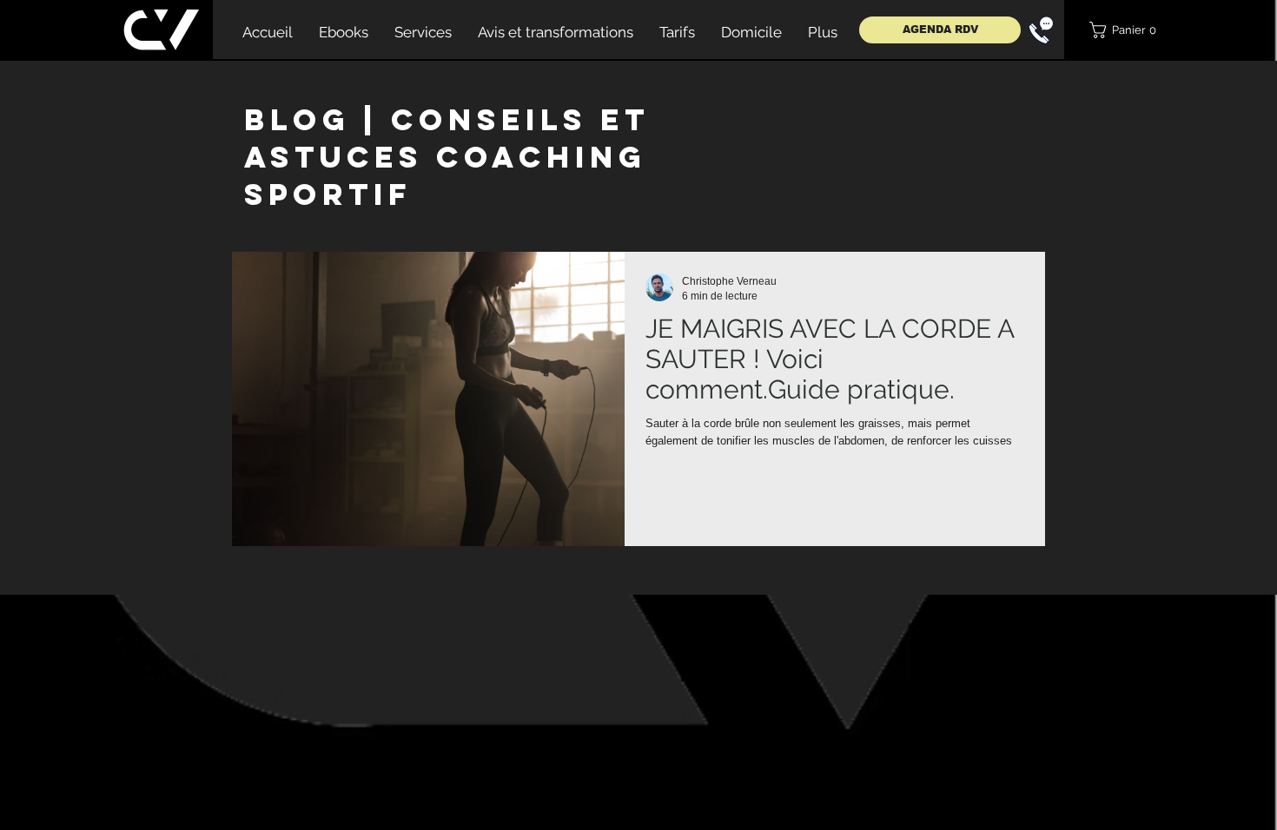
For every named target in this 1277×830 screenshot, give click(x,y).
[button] (1128, 30)
